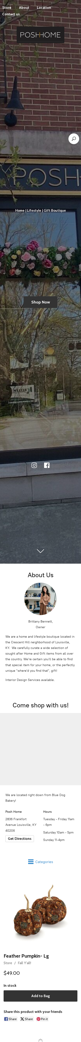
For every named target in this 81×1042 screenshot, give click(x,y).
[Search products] (73, 138)
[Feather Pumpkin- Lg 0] (40, 911)
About (24, 7)
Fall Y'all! (24, 963)
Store (8, 963)
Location (44, 7)
